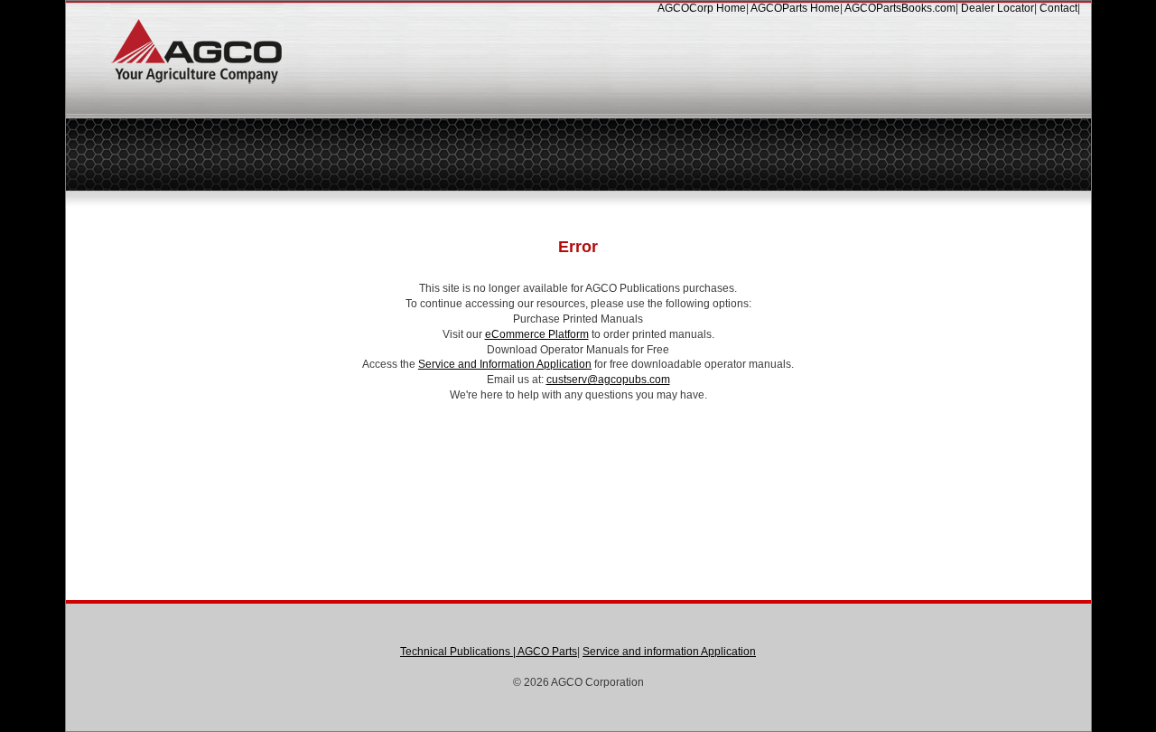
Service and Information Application (505, 364)
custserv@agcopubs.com (608, 379)
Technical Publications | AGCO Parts (488, 651)
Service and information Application (669, 651)
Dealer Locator (997, 8)
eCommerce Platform (537, 334)
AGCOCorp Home (701, 8)
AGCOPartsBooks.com (900, 8)
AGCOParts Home (795, 8)
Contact (1058, 8)
